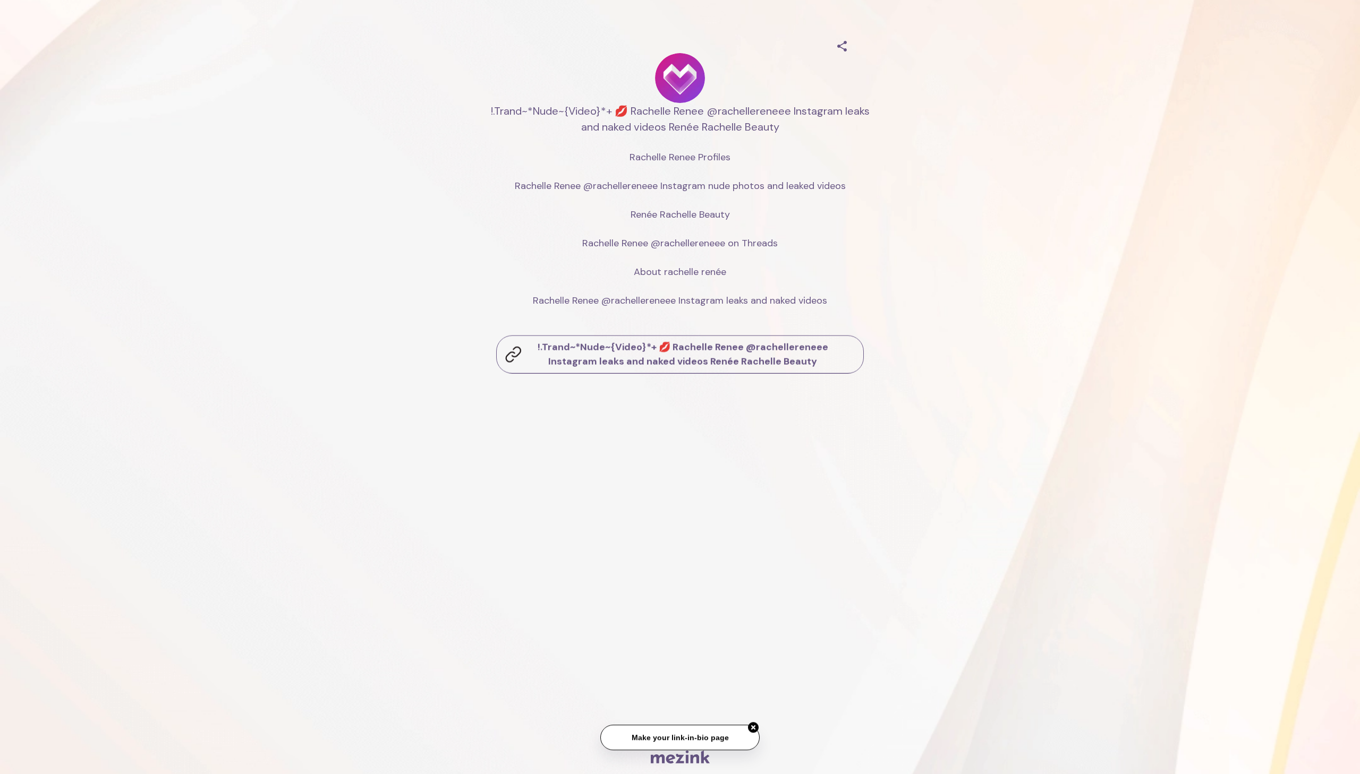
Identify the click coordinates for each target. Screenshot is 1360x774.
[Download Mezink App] (680, 756)
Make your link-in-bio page (679, 737)
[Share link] (842, 44)
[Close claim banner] (753, 726)
